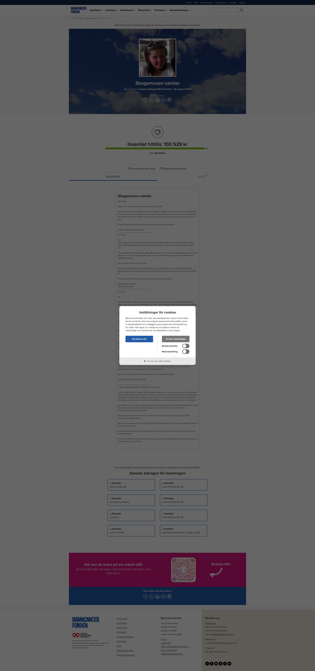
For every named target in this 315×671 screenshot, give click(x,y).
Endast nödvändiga (176, 339)
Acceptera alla (139, 339)
